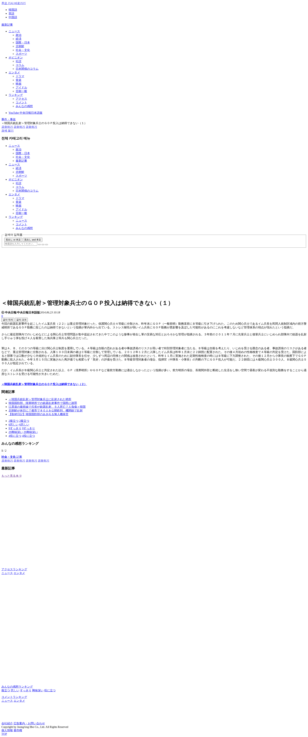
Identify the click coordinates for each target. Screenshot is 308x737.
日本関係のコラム (27, 68)
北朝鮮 (20, 46)
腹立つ (5, 690)
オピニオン (16, 57)
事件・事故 (8, 119)
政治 (18, 35)
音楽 (18, 79)
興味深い (37, 690)
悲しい (15, 690)
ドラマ (20, 76)
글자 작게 (8, 319)
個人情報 (7, 730)
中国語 (13, 17)
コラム (20, 64)
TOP (4, 733)
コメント (21, 102)
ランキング (16, 94)
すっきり (25, 690)
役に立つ (50, 690)
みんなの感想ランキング (17, 686)
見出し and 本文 (32, 239)
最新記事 (7, 24)
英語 (11, 13)
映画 (18, 83)
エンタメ (14, 72)
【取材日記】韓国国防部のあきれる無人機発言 (38, 414)
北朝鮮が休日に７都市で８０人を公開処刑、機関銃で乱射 (46, 410)
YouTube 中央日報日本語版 (25, 112)
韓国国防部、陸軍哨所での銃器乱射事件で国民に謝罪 (43, 403)
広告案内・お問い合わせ (29, 723)
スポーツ (21, 53)
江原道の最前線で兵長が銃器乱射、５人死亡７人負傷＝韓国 (47, 406)
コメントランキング (14, 696)
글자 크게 (21, 319)
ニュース (14, 31)
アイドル (21, 87)
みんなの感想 (24, 106)
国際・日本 (23, 42)
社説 (18, 61)
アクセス (21, 98)
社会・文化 (23, 50)
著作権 (18, 730)
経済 (18, 38)
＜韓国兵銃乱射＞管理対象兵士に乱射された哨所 (40, 399)
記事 (11, 456)
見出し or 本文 (13, 239)
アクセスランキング (14, 569)
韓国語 (13, 9)
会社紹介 (7, 723)
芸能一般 (21, 91)
